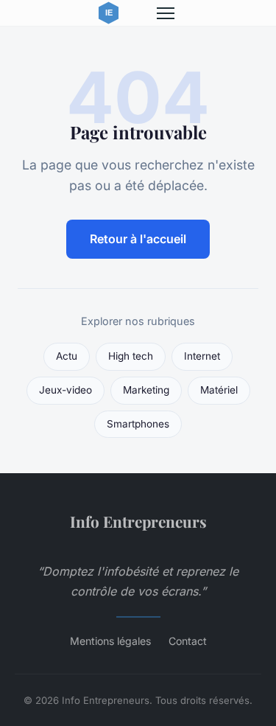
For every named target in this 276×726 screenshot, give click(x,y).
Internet (202, 356)
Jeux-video (65, 390)
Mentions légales (110, 641)
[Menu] (165, 13)
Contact (188, 641)
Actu (66, 356)
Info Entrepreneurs (138, 521)
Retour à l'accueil (138, 238)
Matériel (219, 390)
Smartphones (138, 424)
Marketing (146, 390)
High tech (130, 356)
